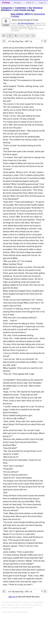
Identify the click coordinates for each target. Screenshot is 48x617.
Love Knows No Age (24, 10)
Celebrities (20, 8)
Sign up (11, 596)
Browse (17, 2)
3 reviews (15, 16)
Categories (6, 8)
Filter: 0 (29, 2)
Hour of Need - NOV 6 (21, 14)
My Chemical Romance (26, 23)
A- (4, 35)
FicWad (6, 2)
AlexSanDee (39, 13)
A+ (16, 35)
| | (33, 35)
